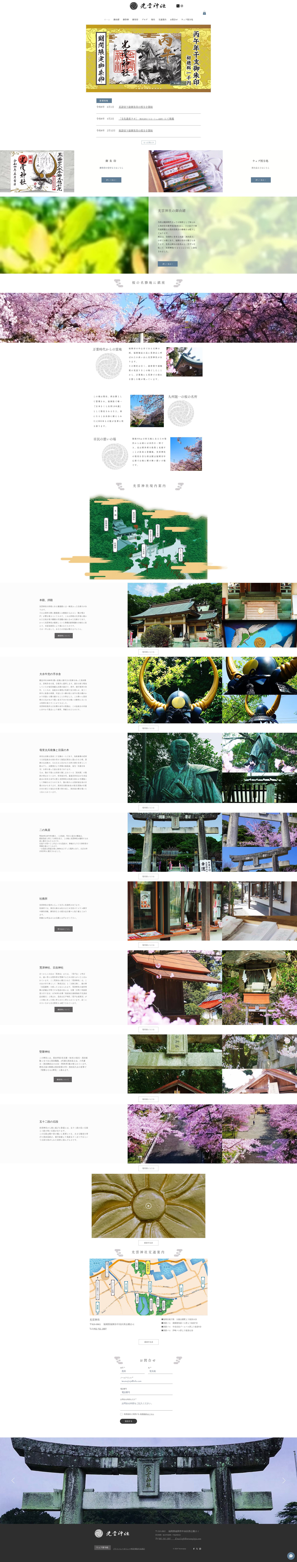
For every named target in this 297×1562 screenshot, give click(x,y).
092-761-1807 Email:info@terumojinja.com (180, 1538)
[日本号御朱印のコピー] (144, 88)
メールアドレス (126, 1377)
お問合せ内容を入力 (127, 1399)
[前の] (89, 58)
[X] (177, 5)
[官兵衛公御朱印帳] (152, 88)
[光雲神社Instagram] (200, 1549)
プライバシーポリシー (122, 1549)
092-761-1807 (100, 1329)
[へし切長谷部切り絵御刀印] (149, 88)
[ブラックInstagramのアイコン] (181, 5)
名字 (122, 1368)
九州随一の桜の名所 (182, 396)
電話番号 (123, 1389)
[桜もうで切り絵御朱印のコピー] (136, 88)
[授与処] (160, 88)
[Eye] (106, 524)
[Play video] (148, 1206)
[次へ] (208, 58)
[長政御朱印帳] (155, 88)
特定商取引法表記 (138, 1549)
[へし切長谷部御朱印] (141, 88)
